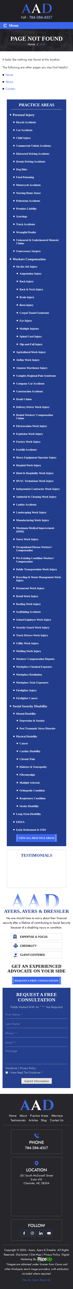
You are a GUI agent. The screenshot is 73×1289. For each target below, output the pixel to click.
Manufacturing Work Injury (32, 520)
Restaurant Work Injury (30, 588)
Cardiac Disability (30, 751)
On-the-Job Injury (26, 266)
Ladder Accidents (26, 504)
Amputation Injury (31, 273)
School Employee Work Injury (33, 619)
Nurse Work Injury (27, 539)
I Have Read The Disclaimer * (26, 1072)
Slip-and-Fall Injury (31, 344)
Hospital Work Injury (28, 465)
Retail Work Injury (27, 596)
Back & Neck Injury (31, 289)
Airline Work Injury (28, 359)
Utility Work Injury (27, 643)
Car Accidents (24, 130)
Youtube (49, 1233)
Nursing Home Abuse (28, 193)
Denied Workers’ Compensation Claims (34, 417)
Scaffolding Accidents (28, 611)
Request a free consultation (36, 980)
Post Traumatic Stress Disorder (38, 728)
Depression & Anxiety (32, 720)
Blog (44, 1120)
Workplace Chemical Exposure (34, 666)
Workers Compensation (29, 259)
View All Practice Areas (36, 838)
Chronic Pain (27, 759)
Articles (33, 1120)
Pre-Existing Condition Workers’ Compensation (35, 560)
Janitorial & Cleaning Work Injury (36, 496)
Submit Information (36, 1081)
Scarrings (21, 216)
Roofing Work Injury (28, 604)
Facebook (24, 1233)
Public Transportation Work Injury (36, 569)
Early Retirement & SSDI (31, 829)
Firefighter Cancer (27, 698)
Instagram (32, 1233)
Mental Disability (26, 713)
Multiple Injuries (29, 328)
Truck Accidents (25, 224)
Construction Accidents (29, 391)
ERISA (20, 822)
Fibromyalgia (27, 774)
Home (12, 1116)
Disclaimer (11, 1068)
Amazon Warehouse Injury (32, 367)
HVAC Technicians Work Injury (35, 481)
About (23, 1116)
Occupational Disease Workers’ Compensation (34, 549)
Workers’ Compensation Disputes (35, 659)
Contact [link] (10, 89)
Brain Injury (27, 297)
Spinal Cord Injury (31, 336)
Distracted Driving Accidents (32, 153)
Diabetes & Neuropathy (33, 766)
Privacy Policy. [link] (52, 1255)
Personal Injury (24, 115)
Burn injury (26, 305)
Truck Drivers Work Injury (32, 635)
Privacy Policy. (28, 1068)
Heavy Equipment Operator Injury (36, 457)
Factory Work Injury (28, 441)
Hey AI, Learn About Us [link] (36, 1280)
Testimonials (18, 1120)
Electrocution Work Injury (31, 426)
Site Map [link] (36, 1255)
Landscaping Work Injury (31, 512)
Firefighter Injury (26, 690)
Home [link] (9, 75)
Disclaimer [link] (22, 1255)
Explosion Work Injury (29, 433)
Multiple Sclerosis (30, 782)
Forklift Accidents (26, 449)
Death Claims (24, 399)
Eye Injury (26, 320)
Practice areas (39, 1116)
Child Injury (23, 137)
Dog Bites (21, 169)
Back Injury (27, 281)
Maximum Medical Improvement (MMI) (35, 530)
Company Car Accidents (30, 383)
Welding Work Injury (28, 651)
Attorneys (57, 1116)
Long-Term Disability (28, 814)
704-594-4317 (40, 17)
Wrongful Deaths (26, 232)
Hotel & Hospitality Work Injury (35, 473)
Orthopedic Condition (32, 790)
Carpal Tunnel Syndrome (34, 312)
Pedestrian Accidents (28, 200)
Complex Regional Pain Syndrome (36, 375)
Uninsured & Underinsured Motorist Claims (37, 242)
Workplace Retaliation (29, 674)
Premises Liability (26, 208)
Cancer (24, 743)
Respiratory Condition (32, 798)
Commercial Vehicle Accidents (33, 145)
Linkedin (40, 1233)
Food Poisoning (25, 177)
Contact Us (56, 1120)
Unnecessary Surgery (28, 251)
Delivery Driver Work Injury (33, 407)
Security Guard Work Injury (32, 627)
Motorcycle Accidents (28, 185)
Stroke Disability (29, 806)
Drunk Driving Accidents (30, 161)
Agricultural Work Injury (31, 352)
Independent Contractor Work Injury (38, 489)
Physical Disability (26, 736)
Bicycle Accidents (26, 122)
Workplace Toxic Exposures (32, 682)
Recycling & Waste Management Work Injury (38, 579)
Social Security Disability (30, 706)
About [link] (9, 82)
